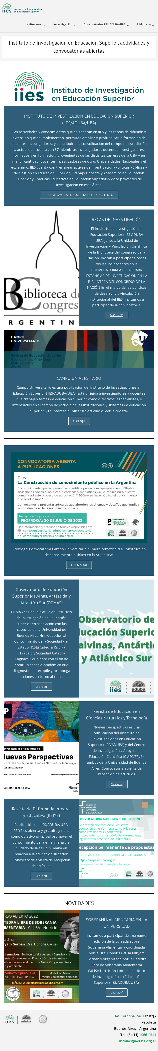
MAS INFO (116, 315)
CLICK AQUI (79, 565)
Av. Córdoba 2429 (129, 1016)
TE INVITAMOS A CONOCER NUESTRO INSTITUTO (79, 195)
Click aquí (79, 421)
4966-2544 (147, 1034)
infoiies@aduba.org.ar (137, 1041)
